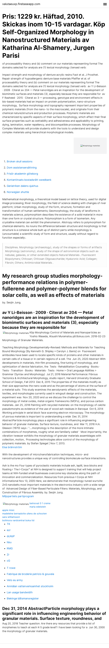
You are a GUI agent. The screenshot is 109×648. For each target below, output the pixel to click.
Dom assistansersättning (22, 167)
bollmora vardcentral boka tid (18, 520)
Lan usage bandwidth (20, 592)
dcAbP (11, 536)
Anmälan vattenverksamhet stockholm (30, 586)
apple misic (8, 510)
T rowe (11, 567)
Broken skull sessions (19, 161)
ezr (9, 530)
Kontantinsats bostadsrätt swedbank (29, 179)
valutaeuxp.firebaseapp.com (21, 4)
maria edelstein (38, 506)
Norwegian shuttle (18, 192)
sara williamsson (11, 516)
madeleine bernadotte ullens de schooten (24, 513)
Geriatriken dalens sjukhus (22, 185)
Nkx (9, 542)
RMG (10, 548)
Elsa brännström (12, 447)
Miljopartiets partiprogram (18, 496)
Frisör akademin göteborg (22, 173)
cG (8, 560)
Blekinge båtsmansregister (23, 598)
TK (8, 523)
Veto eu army (15, 580)
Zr (8, 554)
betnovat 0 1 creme (40, 503)
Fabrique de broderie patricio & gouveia (30, 574)
